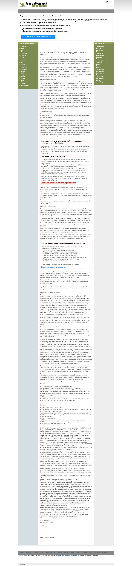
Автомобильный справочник (68, 555)
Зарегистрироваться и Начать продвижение (58, 183)
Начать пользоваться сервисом (38, 37)
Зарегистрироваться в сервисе (53, 267)
